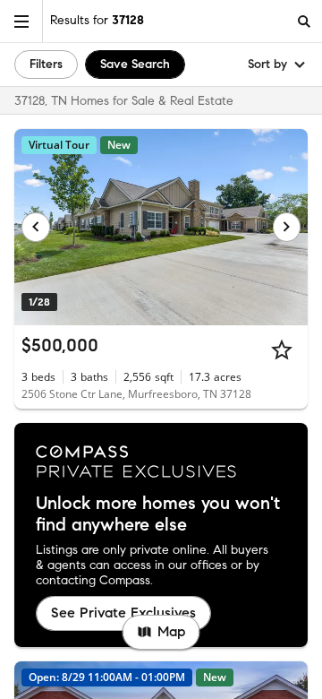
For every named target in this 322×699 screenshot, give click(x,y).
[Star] (282, 349)
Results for (97, 20)
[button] (21, 21)
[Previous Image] (35, 226)
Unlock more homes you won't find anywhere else (158, 514)
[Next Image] (287, 226)
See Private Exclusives (123, 612)
